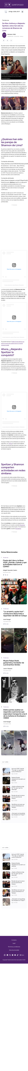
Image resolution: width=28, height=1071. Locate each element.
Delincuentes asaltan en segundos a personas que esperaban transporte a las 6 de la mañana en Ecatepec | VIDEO (15, 714)
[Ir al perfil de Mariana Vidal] (4, 35)
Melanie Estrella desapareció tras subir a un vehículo (18, 779)
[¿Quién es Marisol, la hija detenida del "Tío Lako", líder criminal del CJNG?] (6, 789)
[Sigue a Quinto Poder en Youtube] (15, 955)
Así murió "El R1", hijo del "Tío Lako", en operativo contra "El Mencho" (18, 770)
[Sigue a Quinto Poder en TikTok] (17, 955)
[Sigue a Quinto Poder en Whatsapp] (5, 955)
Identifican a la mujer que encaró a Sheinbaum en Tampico (18, 806)
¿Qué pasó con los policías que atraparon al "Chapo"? (18, 814)
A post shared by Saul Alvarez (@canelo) (14, 285)
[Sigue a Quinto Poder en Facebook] (7, 955)
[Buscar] (5, 11)
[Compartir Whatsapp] (11, 40)
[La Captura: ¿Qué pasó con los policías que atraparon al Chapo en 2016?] (6, 816)
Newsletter (18, 528)
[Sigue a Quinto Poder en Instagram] (12, 955)
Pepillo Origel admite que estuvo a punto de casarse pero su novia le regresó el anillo (12, 343)
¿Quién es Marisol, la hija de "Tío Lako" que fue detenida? (18, 788)
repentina (7, 90)
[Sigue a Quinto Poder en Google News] (21, 955)
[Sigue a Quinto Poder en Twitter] (10, 955)
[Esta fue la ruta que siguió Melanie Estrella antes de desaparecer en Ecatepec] (6, 780)
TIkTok (10, 443)
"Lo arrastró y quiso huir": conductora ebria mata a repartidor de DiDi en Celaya (15, 613)
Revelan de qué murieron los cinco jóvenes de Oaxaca (18, 797)
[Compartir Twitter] (7, 40)
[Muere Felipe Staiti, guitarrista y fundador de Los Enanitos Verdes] (14, 690)
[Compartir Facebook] (3, 40)
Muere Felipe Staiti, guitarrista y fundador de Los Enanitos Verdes (13, 663)
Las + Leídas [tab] (5, 762)
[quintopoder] (14, 5)
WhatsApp (22, 525)
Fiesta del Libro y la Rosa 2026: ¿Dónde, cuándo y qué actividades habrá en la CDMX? (15, 563)
